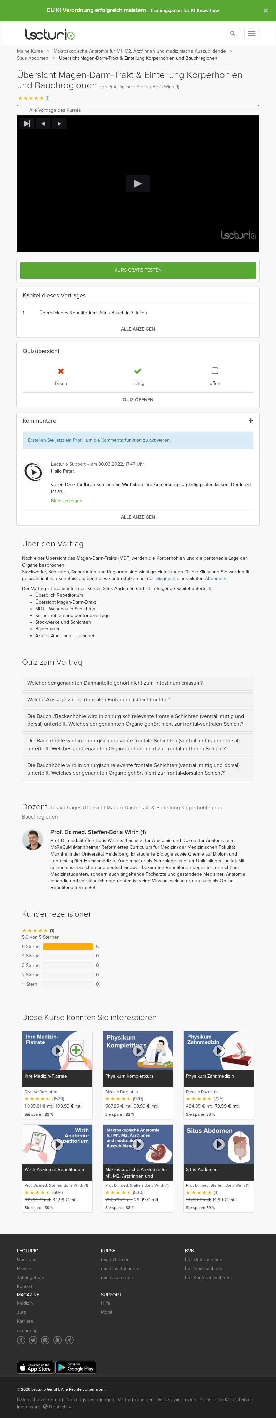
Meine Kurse (30, 51)
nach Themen (115, 1259)
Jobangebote (30, 1277)
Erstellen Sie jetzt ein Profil (55, 440)
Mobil (106, 1312)
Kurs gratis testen (138, 270)
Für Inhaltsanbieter (204, 1268)
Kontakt (24, 1286)
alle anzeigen (138, 329)
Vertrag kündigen (136, 1400)
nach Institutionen (119, 1268)
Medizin (25, 1303)
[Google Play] (75, 1367)
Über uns (26, 1259)
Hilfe (105, 1303)
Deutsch (58, 1407)
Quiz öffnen (138, 400)
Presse (24, 1268)
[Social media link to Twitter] (33, 1340)
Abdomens (216, 578)
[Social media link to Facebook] (21, 1340)
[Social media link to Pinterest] (45, 1340)
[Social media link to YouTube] (57, 1340)
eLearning (27, 1330)
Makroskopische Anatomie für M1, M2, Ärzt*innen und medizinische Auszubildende (140, 51)
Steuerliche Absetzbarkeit (226, 1400)
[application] (138, 184)
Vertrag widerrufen (176, 1400)
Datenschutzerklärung (40, 1400)
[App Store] (35, 1367)
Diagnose (165, 578)
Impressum (28, 1407)
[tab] (138, 683)
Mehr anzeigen (66, 501)
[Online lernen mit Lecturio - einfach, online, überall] (50, 33)
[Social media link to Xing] (69, 1340)
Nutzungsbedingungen (90, 1400)
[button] (138, 110)
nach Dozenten (117, 1277)
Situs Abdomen (33, 58)
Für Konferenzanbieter (208, 1277)
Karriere (25, 1321)
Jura (21, 1312)
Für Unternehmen (203, 1259)
